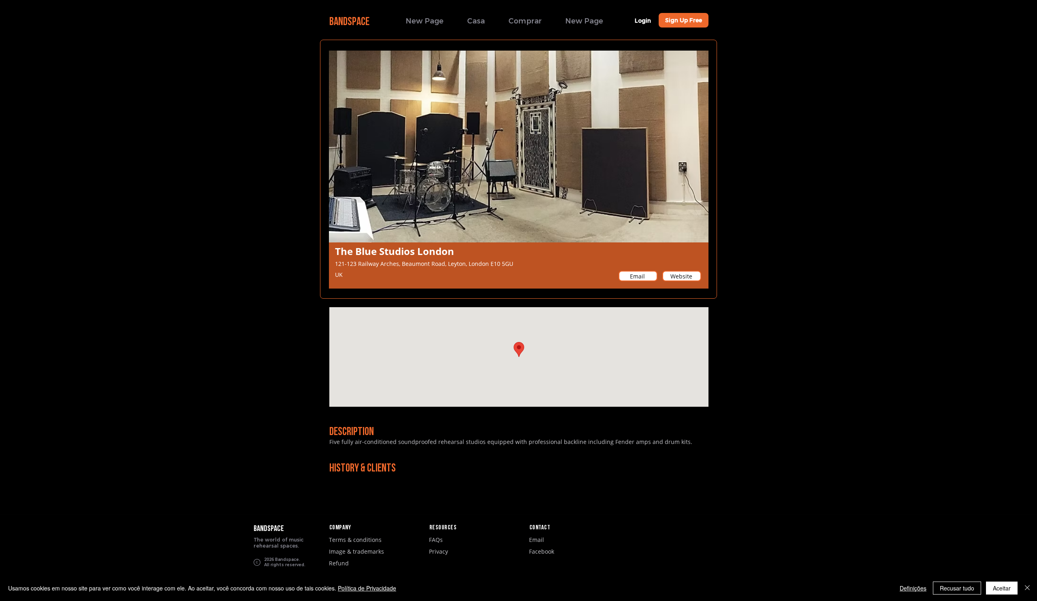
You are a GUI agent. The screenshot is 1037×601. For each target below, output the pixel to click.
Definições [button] (913, 588)
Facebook (541, 551)
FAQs (436, 540)
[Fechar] (1027, 588)
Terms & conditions (355, 540)
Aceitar (1002, 588)
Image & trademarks (356, 551)
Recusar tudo (957, 588)
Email (536, 540)
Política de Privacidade (367, 588)
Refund (339, 563)
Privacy (438, 551)
